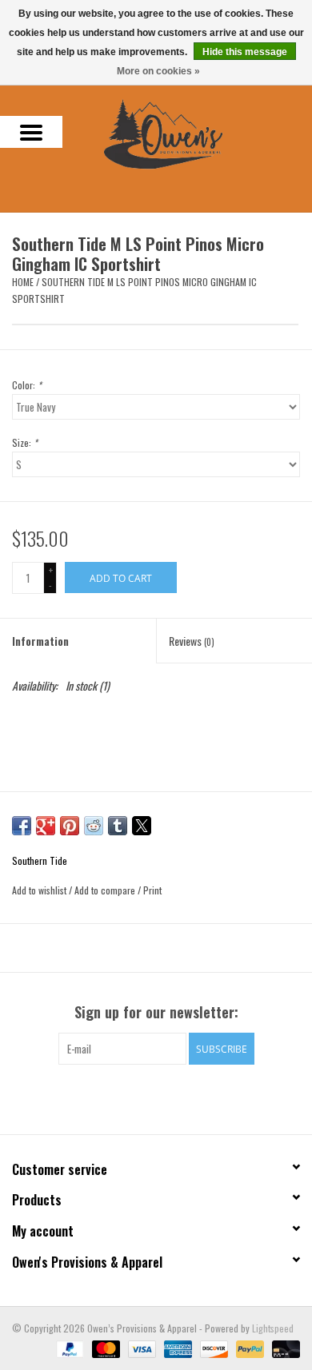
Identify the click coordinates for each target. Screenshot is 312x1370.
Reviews (191, 640)
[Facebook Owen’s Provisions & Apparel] (142, 1097)
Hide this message (244, 52)
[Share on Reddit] (93, 825)
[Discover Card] (212, 1348)
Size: (25, 442)
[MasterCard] (104, 1348)
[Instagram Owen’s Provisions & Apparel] (170, 1097)
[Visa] (140, 1348)
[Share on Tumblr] (117, 825)
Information (40, 640)
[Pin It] (69, 825)
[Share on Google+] (45, 825)
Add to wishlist (40, 890)
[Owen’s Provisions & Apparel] (187, 132)
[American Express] (176, 1348)
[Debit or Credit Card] (283, 1348)
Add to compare (106, 890)
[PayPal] (68, 1348)
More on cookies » (158, 71)
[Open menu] (31, 132)
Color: (27, 385)
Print (152, 890)
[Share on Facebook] (21, 825)
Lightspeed (273, 1328)
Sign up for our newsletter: (156, 1012)
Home (23, 282)
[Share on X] (141, 825)
